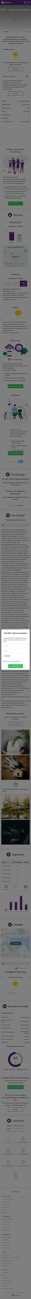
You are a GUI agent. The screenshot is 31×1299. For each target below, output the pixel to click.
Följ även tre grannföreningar (12, 661)
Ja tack (15, 666)
